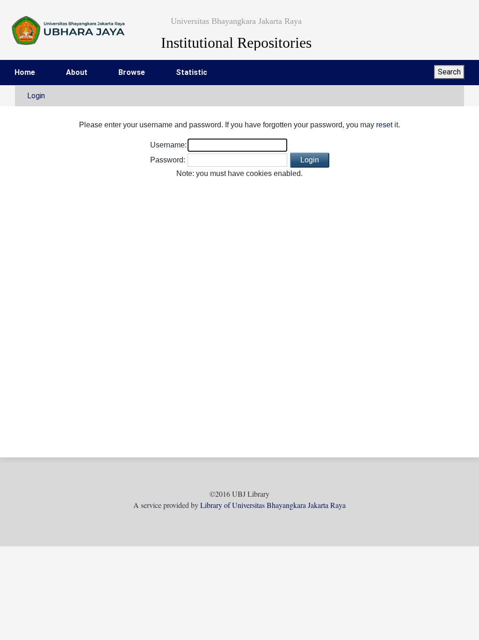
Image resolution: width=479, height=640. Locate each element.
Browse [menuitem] (131, 72)
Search (449, 71)
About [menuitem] (76, 72)
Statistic (191, 72)
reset (384, 125)
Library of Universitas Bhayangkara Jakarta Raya (273, 505)
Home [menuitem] (25, 72)
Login (36, 95)
